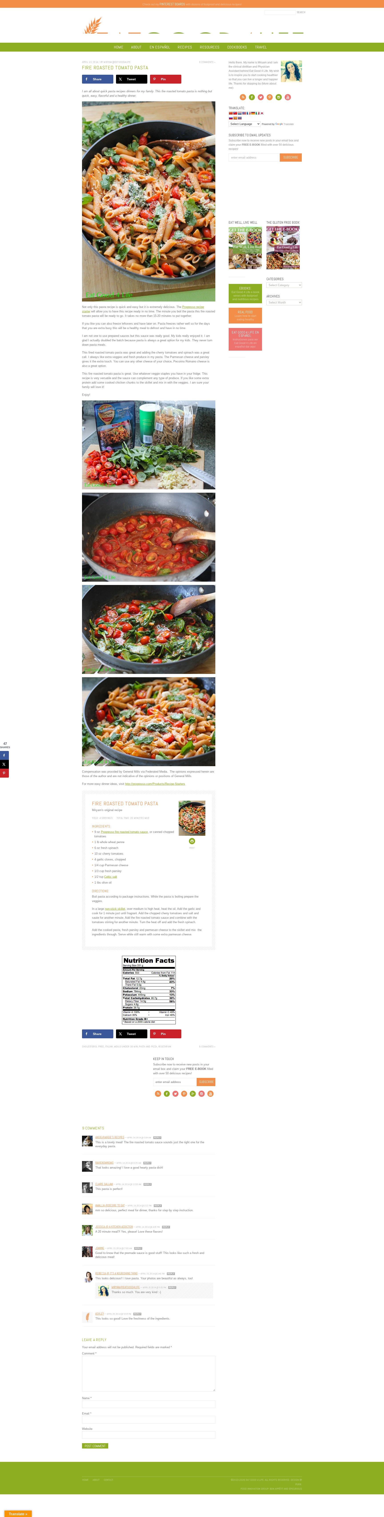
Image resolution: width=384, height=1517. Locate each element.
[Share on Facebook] (4, 755)
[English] (244, 113)
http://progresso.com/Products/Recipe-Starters (155, 784)
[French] (248, 113)
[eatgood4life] (245, 268)
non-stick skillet (115, 908)
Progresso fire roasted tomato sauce (124, 832)
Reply (157, 1138)
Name (87, 1398)
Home (118, 47)
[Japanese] (262, 113)
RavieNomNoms (104, 1163)
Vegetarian (164, 1046)
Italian (109, 1046)
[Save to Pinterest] (4, 773)
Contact (108, 1480)
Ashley (99, 1314)
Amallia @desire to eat (110, 1205)
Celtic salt (110, 876)
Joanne (99, 1248)
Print (192, 847)
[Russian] (231, 118)
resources (210, 47)
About (136, 47)
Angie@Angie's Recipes (109, 1137)
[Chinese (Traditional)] (235, 113)
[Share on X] (4, 764)
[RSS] (158, 1095)
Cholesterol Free (93, 1046)
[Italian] (257, 113)
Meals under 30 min (126, 1046)
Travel (261, 47)
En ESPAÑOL (160, 47)
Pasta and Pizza (148, 1046)
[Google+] (193, 1095)
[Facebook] (167, 1095)
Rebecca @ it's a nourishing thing (116, 1273)
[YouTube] (210, 1095)
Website (87, 1429)
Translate (289, 124)
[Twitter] (175, 1095)
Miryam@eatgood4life (126, 1287)
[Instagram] (201, 1095)
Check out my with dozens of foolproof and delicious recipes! (192, 4)
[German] (253, 113)
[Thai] (240, 118)
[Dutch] (240, 113)
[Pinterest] (184, 1095)
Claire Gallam (104, 1184)
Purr (298, 1484)
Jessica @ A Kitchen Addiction (114, 1227)
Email (86, 1413)
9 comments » (207, 62)
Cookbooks (237, 47)
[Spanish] (235, 118)
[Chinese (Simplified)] (231, 113)
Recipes (185, 47)
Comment (89, 1353)
